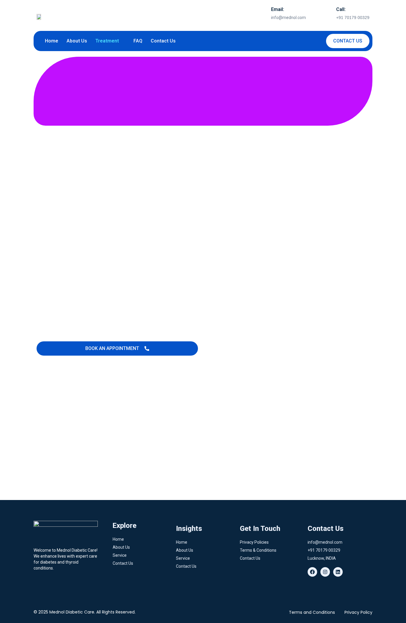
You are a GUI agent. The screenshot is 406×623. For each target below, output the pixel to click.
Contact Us (163, 41)
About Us (77, 41)
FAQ (137, 41)
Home (51, 41)
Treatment (107, 41)
